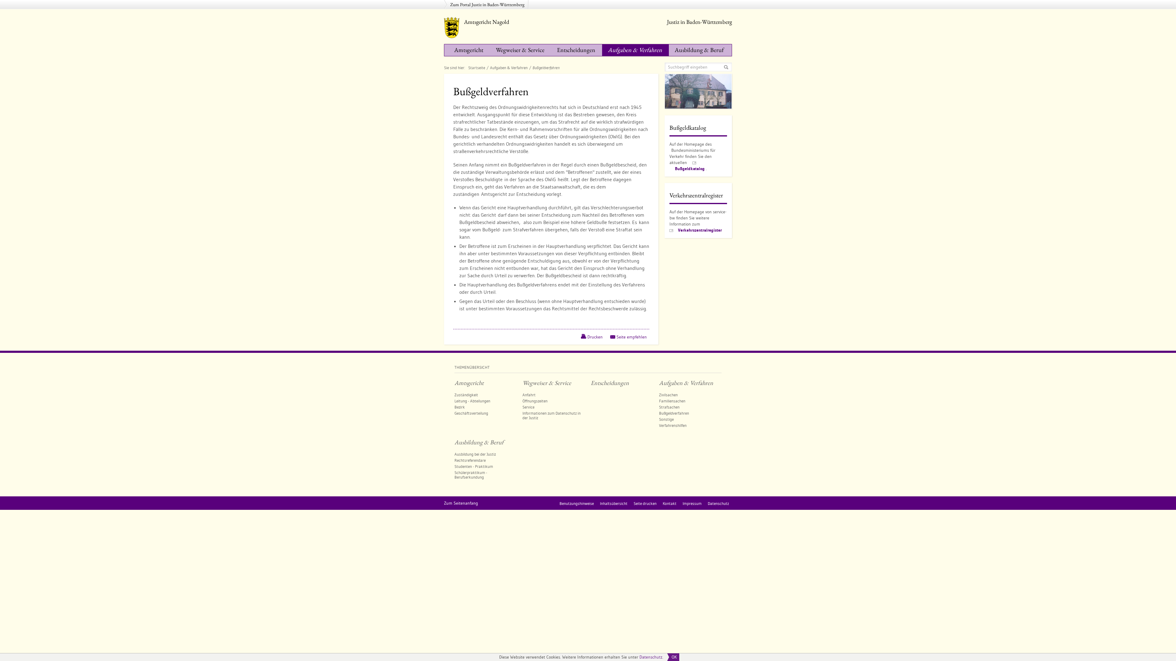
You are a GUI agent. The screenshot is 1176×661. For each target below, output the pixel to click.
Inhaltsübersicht (614, 503)
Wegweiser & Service (520, 50)
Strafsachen (669, 407)
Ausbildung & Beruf (699, 50)
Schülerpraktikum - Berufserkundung (470, 475)
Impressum (692, 503)
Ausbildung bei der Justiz (475, 454)
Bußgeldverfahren (674, 413)
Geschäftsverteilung (471, 413)
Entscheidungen (576, 50)
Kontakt (670, 503)
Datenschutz (650, 657)
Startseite (476, 67)
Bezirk (459, 407)
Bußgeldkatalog (690, 168)
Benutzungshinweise (577, 503)
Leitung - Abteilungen (472, 400)
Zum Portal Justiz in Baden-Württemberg (487, 4)
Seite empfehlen (631, 337)
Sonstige (666, 419)
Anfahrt (529, 394)
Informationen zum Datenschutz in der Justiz (551, 415)
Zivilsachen (668, 394)
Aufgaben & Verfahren (635, 50)
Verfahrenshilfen (673, 425)
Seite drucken (645, 503)
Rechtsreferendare (470, 460)
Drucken (595, 337)
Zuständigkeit (466, 394)
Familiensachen (672, 400)
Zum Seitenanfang (461, 503)
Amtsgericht (468, 50)
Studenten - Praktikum (473, 466)
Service (528, 407)
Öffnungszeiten (535, 400)
